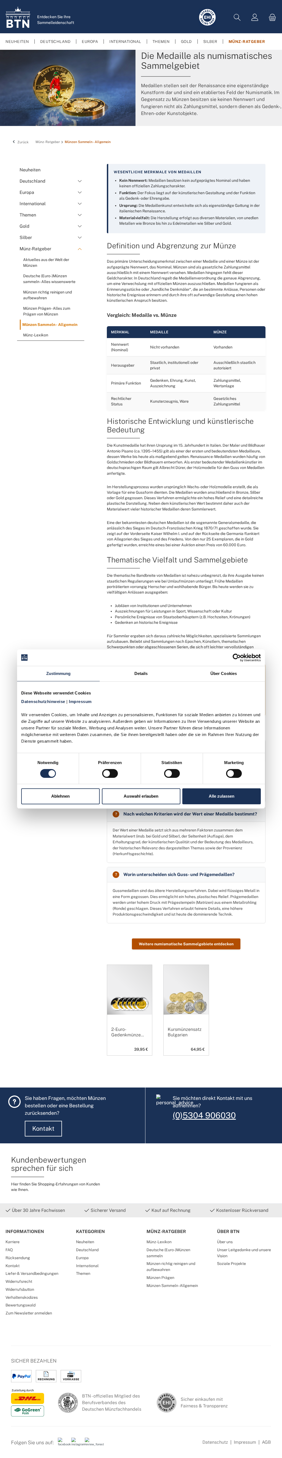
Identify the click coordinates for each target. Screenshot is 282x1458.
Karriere (13, 1241)
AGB (266, 1442)
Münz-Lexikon (159, 1241)
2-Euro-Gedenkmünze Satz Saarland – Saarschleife (127, 1032)
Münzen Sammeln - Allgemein (172, 1285)
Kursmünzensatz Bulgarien (185, 1032)
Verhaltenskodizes (22, 1297)
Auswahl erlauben (141, 796)
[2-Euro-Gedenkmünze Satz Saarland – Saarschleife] (129, 1003)
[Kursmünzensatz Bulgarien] (186, 1003)
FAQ (9, 1249)
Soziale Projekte (231, 1263)
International (87, 1265)
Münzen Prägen (160, 1277)
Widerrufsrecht (19, 1281)
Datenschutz (215, 1442)
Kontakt (43, 1128)
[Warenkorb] (270, 17)
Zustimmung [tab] (58, 673)
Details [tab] (141, 673)
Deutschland (87, 1249)
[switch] (110, 773)
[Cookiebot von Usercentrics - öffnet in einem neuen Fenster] (237, 658)
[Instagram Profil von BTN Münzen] (76, 1444)
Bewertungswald (21, 1305)
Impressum (245, 1442)
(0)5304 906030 (204, 1115)
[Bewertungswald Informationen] (89, 1444)
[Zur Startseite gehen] (18, 17)
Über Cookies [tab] (223, 673)
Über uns (225, 1241)
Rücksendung (18, 1257)
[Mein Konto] (254, 17)
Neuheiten (85, 1241)
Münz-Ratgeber (166, 1231)
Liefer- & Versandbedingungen (32, 1273)
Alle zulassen (221, 796)
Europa (82, 1257)
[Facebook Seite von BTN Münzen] (62, 1444)
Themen (83, 1273)
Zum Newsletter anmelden (29, 1313)
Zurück (23, 142)
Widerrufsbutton (20, 1289)
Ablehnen (60, 796)
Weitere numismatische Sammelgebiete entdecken (186, 944)
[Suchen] (237, 17)
